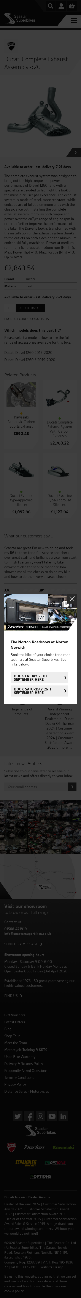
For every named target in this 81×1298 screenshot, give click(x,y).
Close (72, 599)
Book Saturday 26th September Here (33, 691)
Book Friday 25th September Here (30, 678)
